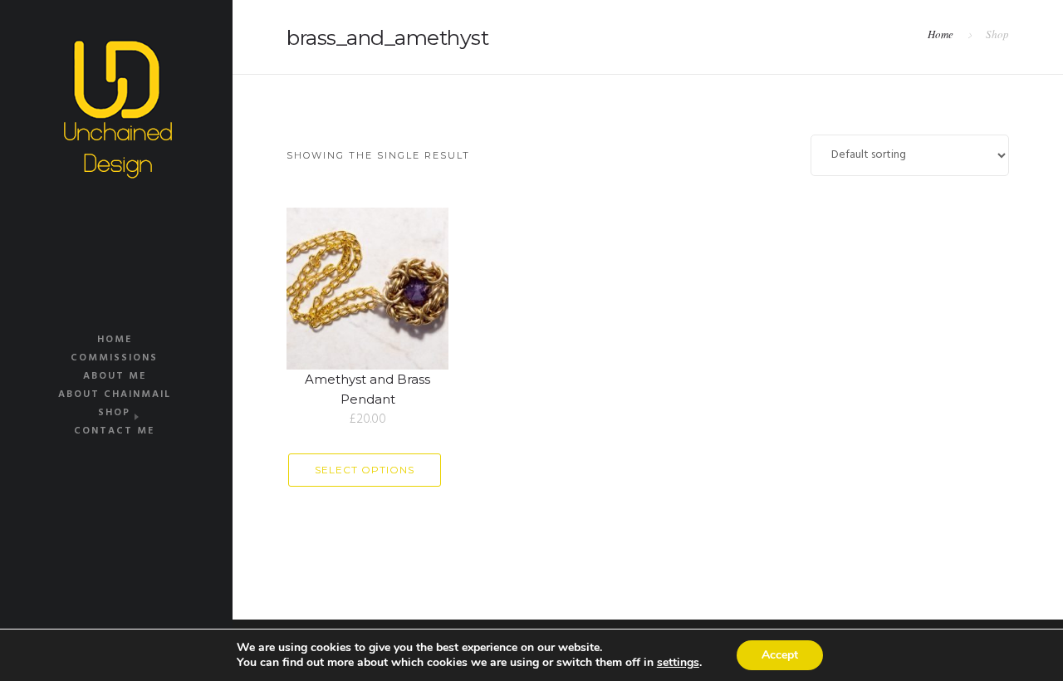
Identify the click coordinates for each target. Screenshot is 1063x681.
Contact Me (114, 431)
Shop (114, 412)
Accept (780, 655)
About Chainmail (114, 394)
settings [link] (678, 662)
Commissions (114, 358)
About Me (114, 376)
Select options (364, 469)
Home (114, 339)
